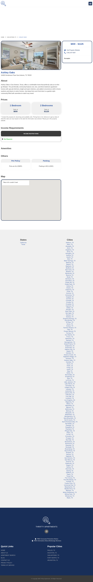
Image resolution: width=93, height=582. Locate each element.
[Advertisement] (46, 20)
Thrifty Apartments (46, 527)
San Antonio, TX (11, 37)
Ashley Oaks (23, 37)
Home (2, 37)
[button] (90, 3)
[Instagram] (46, 531)
